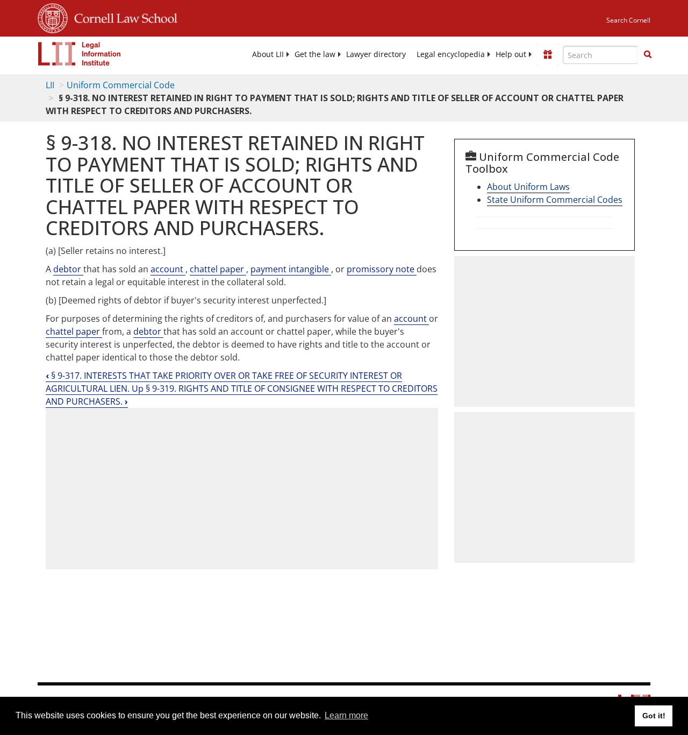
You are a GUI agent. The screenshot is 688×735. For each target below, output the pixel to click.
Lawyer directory (376, 54)
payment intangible (290, 269)
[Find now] (647, 54)
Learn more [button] (346, 715)
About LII (268, 54)
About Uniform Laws (528, 187)
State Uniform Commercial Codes (554, 200)
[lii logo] (79, 53)
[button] (647, 54)
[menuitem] (268, 54)
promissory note (382, 269)
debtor (68, 269)
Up (139, 388)
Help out (511, 54)
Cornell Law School (122, 16)
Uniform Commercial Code (121, 85)
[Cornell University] (53, 16)
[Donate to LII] (547, 54)
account (167, 269)
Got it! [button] (653, 715)
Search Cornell (628, 20)
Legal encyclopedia (451, 54)
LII (50, 85)
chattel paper (218, 269)
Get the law (315, 54)
